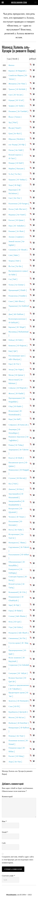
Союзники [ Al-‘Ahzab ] (18, 249)
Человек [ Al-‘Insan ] (17, 517)
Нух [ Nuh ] (13, 483)
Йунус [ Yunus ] (15, 117)
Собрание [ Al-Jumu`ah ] (18, 425)
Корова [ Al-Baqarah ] (17, 71)
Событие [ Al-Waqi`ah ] (18, 388)
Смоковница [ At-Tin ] (17, 638)
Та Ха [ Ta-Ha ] (15, 174)
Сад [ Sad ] (13, 279)
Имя (4, 821)
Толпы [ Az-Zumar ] (17, 285)
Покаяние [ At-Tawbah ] (18, 111)
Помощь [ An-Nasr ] (17, 736)
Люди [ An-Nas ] (15, 761)
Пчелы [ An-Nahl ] (16, 150)
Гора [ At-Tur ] (14, 364)
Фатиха (11, 65)
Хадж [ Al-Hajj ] (15, 185)
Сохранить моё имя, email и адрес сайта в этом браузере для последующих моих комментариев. (18, 859)
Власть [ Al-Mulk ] (16, 458)
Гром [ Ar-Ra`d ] (15, 133)
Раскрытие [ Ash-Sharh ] (18, 633)
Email (5, 832)
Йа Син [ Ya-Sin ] (16, 266)
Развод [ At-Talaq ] (16, 445)
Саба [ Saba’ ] (14, 255)
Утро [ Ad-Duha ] (16, 627)
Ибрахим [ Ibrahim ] (17, 139)
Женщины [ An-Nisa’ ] (17, 83)
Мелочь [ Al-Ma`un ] (17, 717)
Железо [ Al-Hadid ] (17, 393)
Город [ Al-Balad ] (16, 610)
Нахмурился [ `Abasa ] (17, 542)
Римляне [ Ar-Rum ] (17, 231)
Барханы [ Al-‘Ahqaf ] (17, 327)
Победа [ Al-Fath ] (16, 340)
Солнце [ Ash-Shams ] (18, 616)
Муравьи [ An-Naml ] (17, 214)
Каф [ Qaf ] (13, 351)
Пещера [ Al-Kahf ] (16, 163)
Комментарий (7, 796)
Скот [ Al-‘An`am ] (16, 95)
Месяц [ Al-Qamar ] (17, 375)
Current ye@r (8, 876)
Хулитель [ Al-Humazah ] (19, 701)
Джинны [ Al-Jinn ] (16, 489)
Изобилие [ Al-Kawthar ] (18, 723)
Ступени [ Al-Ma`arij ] (17, 478)
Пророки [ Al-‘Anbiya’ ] (18, 179)
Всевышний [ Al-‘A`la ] (18, 592)
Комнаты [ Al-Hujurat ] (18, 345)
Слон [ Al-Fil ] (14, 706)
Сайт (4, 843)
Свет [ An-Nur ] (15, 198)
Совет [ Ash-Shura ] (17, 301)
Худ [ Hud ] (13, 122)
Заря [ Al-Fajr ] (14, 605)
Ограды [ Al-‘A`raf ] (16, 100)
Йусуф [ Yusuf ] (15, 128)
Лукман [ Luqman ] (16, 237)
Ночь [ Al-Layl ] (15, 622)
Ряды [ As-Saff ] (15, 419)
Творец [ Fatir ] (15, 261)
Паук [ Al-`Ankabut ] (17, 226)
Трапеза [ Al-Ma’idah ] (17, 89)
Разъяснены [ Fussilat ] (18, 296)
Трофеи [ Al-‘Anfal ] (16, 106)
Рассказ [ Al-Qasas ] (17, 220)
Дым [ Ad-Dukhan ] (17, 314)
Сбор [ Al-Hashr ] (16, 406)
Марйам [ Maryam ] (17, 168)
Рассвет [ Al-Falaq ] (16, 756)
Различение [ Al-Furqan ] (19, 203)
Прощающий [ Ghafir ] (18, 290)
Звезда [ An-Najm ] (16, 369)
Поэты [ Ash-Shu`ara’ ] (18, 209)
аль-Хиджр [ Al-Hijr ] (17, 144)
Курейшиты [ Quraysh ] (18, 712)
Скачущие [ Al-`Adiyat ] (18, 673)
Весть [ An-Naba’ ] (16, 529)
